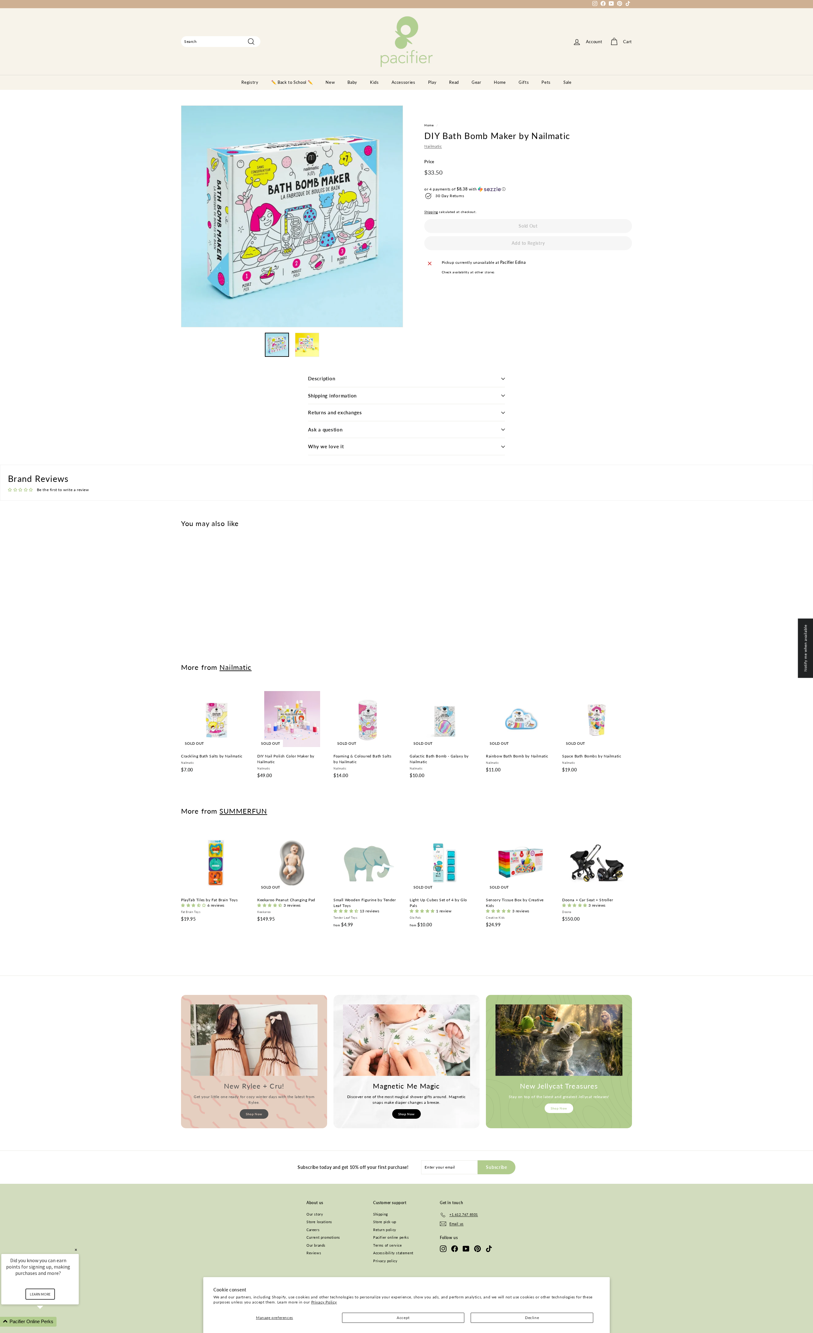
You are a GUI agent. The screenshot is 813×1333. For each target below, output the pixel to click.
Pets (546, 82)
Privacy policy (385, 1261)
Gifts (524, 82)
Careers (312, 1230)
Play (432, 82)
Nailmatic (433, 146)
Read (454, 82)
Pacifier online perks (391, 1237)
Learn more (40, 1294)
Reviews (313, 1253)
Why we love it (326, 446)
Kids (374, 82)
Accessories (403, 82)
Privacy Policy (324, 1302)
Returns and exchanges (335, 412)
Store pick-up (384, 1222)
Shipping (431, 212)
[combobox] (220, 41)
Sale (567, 82)
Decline (532, 1317)
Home (500, 82)
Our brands (316, 1245)
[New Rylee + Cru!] (254, 1040)
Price (429, 161)
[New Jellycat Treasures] (558, 1040)
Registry (249, 82)
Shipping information (332, 395)
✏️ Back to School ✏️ (292, 82)
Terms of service (387, 1245)
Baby (352, 82)
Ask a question (325, 429)
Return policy (384, 1230)
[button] (528, 189)
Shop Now (254, 1114)
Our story (314, 1214)
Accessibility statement (393, 1253)
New (330, 82)
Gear (476, 82)
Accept (403, 1317)
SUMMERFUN (243, 811)
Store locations (319, 1222)
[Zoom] (292, 216)
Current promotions (323, 1237)
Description (321, 378)
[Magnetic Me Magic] (406, 1040)
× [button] (76, 1250)
